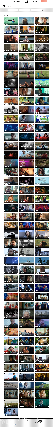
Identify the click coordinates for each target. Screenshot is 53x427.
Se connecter (35, 1)
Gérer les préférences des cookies (12, 424)
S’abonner (43, 1)
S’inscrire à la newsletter (24, 418)
